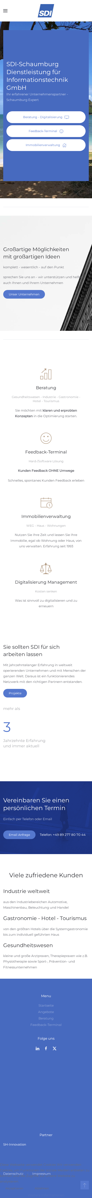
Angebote (46, 1012)
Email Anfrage (19, 835)
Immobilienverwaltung (43, 145)
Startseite (46, 1005)
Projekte (15, 693)
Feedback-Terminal (43, 131)
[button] (5, 10)
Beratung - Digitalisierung (42, 117)
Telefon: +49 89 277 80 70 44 (63, 835)
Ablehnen (42, 1188)
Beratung (46, 1018)
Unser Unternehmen (24, 294)
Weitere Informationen (46, 1195)
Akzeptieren (14, 1188)
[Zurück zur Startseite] (46, 10)
